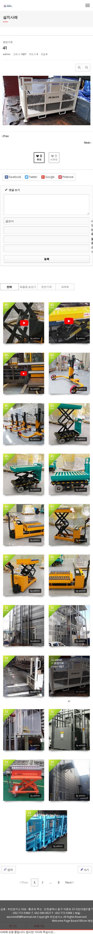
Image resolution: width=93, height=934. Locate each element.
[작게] (86, 67)
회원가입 (39, 926)
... (50, 882)
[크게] (79, 67)
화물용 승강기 (28, 287)
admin (6, 54)
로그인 (13, 926)
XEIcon (83, 921)
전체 (9, 287)
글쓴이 (9, 221)
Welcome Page (61, 921)
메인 (90, 921)
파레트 (65, 287)
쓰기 (86, 870)
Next (68, 882)
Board (75, 921)
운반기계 (46, 287)
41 (5, 48)
